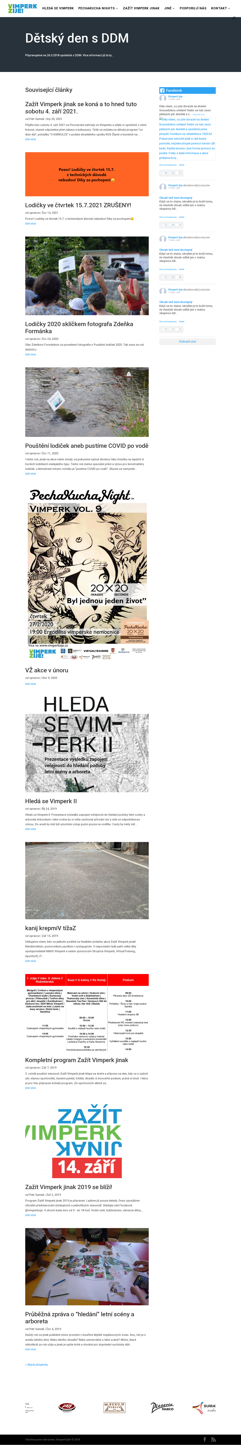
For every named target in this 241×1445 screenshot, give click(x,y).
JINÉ (168, 8)
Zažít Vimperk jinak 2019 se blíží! (68, 1186)
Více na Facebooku (168, 165)
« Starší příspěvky (36, 1364)
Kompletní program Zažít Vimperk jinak (76, 1060)
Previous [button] (23, 1408)
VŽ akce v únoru (46, 670)
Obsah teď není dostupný (175, 197)
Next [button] (217, 1408)
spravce (34, 212)
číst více (30, 139)
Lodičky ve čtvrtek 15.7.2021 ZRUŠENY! (78, 205)
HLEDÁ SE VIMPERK (58, 8)
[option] (49, 1408)
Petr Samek (36, 119)
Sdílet (181, 165)
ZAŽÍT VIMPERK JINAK (141, 8)
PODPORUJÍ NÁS (193, 8)
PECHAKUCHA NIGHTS (96, 8)
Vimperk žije (175, 96)
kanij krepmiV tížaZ (50, 928)
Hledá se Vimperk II (51, 801)
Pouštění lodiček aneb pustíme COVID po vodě (86, 445)
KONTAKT (219, 8)
